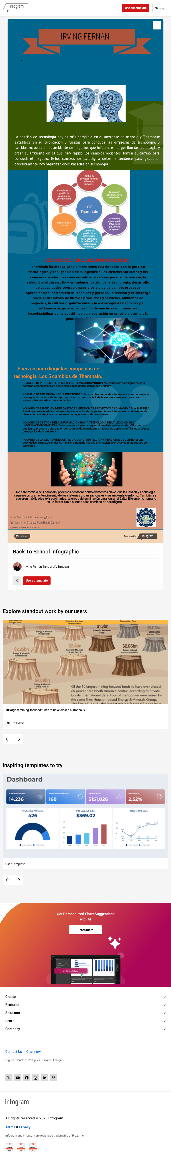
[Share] (17, 580)
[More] (157, 25)
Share (23, 536)
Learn (9, 1021)
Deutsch (21, 1060)
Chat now (33, 1051)
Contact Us (13, 1051)
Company (12, 1029)
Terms (10, 1127)
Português (34, 1060)
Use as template (136, 8)
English (9, 1060)
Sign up (160, 8)
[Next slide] (18, 739)
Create (10, 997)
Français (58, 1060)
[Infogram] (15, 8)
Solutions (12, 1013)
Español (46, 1060)
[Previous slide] (8, 739)
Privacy (25, 1127)
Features (12, 1005)
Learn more (85, 930)
